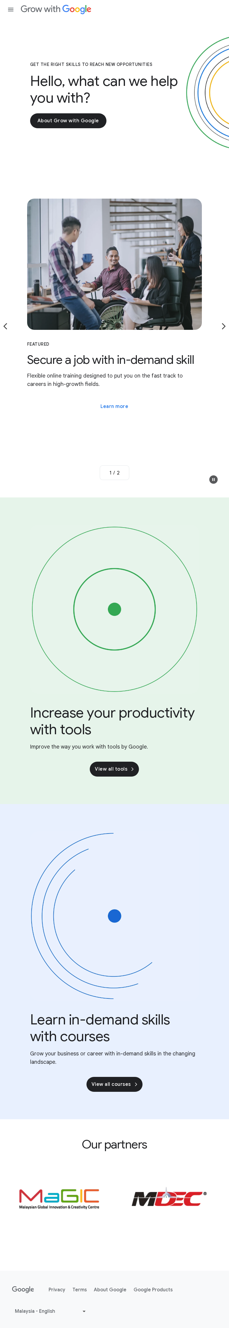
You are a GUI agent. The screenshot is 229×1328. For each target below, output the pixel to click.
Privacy (57, 1290)
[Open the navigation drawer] (11, 9)
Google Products (153, 1290)
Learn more (114, 406)
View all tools (111, 769)
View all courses (111, 1084)
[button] (213, 479)
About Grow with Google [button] (68, 121)
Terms (79, 1290)
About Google (110, 1290)
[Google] (56, 9)
